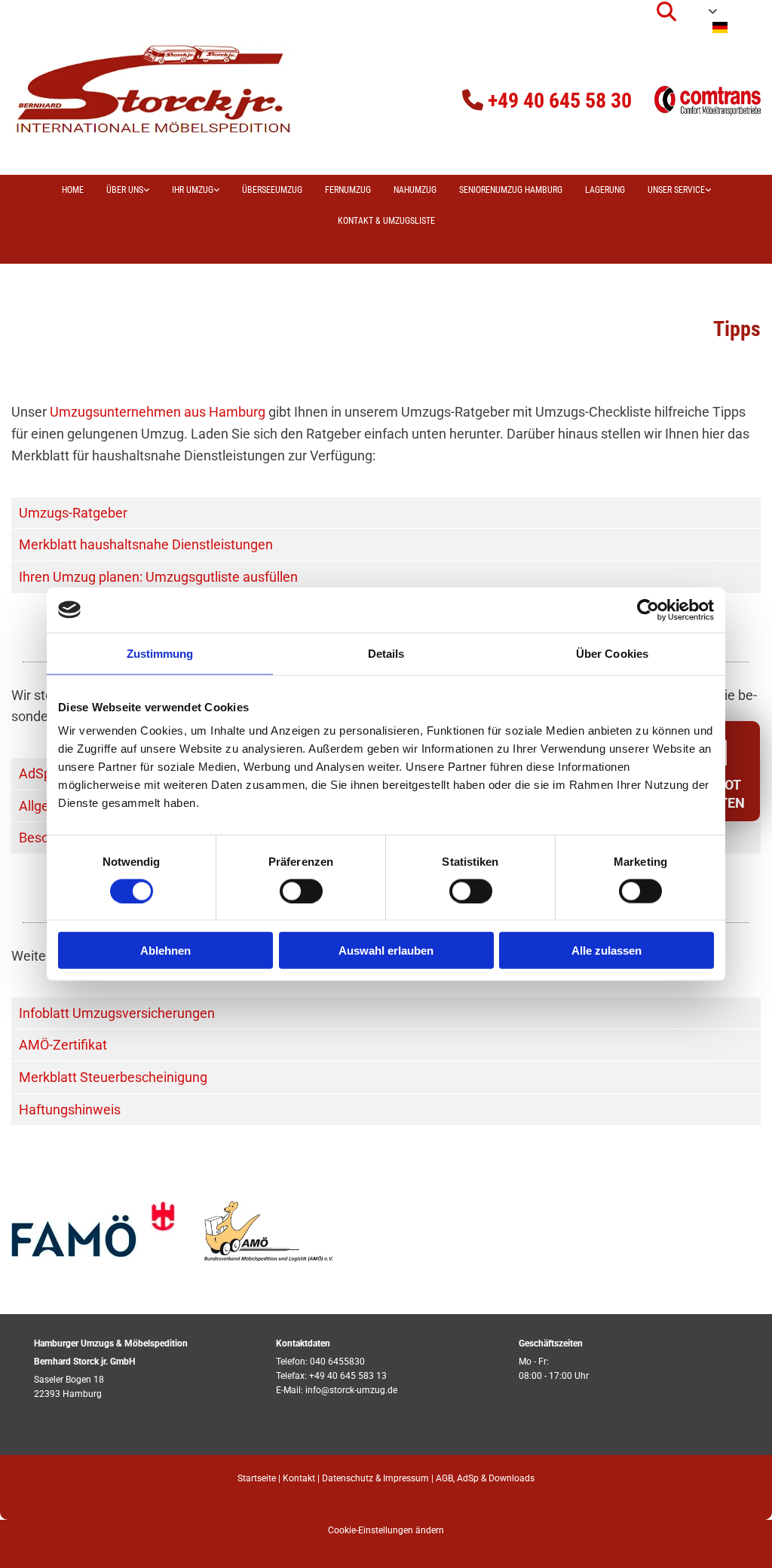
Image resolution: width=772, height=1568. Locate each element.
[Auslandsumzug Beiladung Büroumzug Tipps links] (215, 190)
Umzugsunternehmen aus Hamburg (157, 412)
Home (73, 190)
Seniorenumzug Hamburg (510, 190)
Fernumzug (348, 190)
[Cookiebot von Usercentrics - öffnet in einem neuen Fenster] (648, 609)
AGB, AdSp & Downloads (485, 1478)
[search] (666, 11)
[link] (128, 190)
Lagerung (605, 190)
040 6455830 (337, 1361)
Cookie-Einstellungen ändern (386, 1530)
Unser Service (676, 190)
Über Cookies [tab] (612, 652)
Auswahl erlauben (386, 950)
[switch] (301, 891)
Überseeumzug (272, 190)
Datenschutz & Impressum (375, 1478)
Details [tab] (386, 652)
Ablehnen (165, 950)
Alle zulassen (606, 950)
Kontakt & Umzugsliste (386, 220)
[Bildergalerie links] (145, 190)
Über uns (124, 190)
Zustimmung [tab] (160, 652)
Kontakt (299, 1478)
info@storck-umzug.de (351, 1390)
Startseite (256, 1478)
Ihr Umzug (192, 190)
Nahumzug (415, 190)
